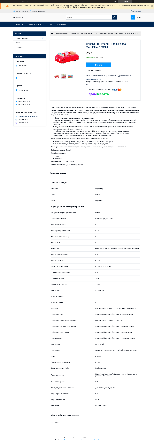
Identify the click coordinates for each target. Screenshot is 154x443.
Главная (19, 24)
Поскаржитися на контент (72, 440)
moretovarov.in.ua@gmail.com (28, 116)
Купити (98, 65)
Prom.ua (87, 438)
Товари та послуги (61, 34)
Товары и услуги (34, 24)
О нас (50, 24)
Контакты (61, 24)
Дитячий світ (74, 34)
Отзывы (19, 47)
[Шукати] (114, 17)
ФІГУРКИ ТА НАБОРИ (89, 34)
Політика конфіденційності (90, 440)
